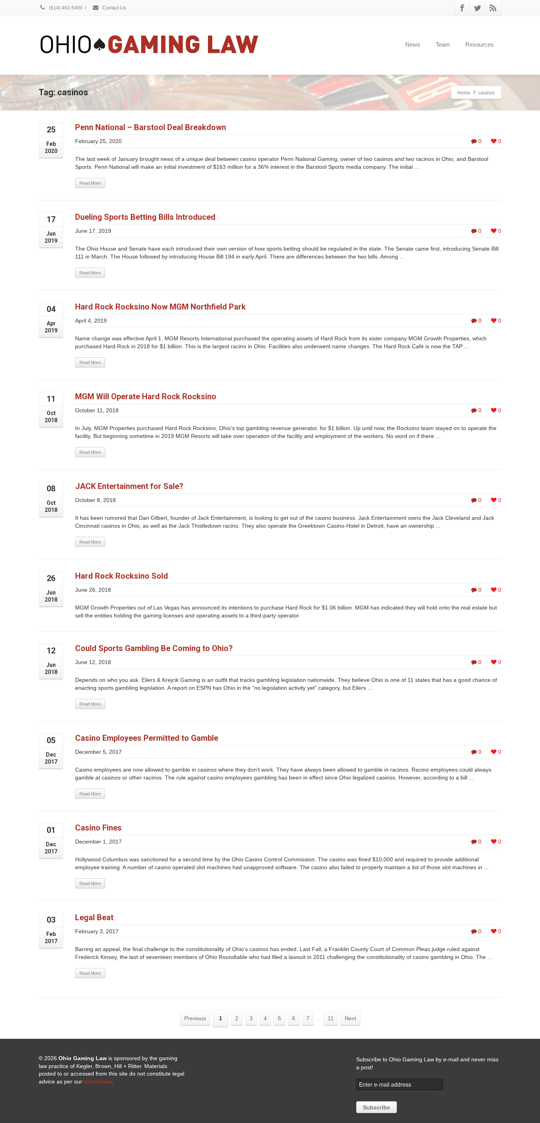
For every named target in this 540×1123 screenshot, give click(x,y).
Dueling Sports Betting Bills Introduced (145, 217)
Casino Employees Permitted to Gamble (146, 738)
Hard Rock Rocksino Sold (121, 576)
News (412, 44)
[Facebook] (462, 8)
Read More (90, 183)
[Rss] (493, 8)
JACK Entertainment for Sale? (129, 486)
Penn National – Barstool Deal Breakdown (150, 127)
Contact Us (113, 8)
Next (350, 1018)
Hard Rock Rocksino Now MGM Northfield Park (160, 306)
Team (443, 44)
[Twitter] (477, 8)
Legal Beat (94, 917)
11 (331, 1018)
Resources (479, 44)
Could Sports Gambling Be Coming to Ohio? (154, 648)
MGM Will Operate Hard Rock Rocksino (145, 396)
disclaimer (97, 1081)
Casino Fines (98, 827)
